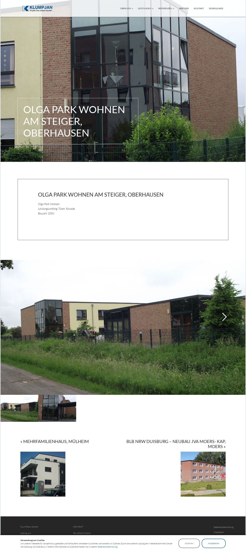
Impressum (219, 532)
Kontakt (199, 8)
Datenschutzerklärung (224, 527)
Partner (184, 8)
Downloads (216, 8)
